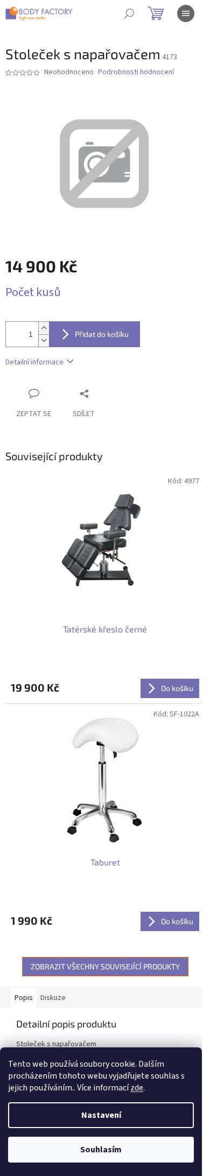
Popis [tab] (24, 997)
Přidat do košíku (102, 334)
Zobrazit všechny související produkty (105, 966)
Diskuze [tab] (53, 997)
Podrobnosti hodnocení (136, 72)
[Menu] (186, 13)
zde (136, 1088)
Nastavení (101, 1115)
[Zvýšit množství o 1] (43, 328)
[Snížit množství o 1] (43, 340)
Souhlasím (101, 1150)
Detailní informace (34, 362)
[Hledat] (129, 13)
